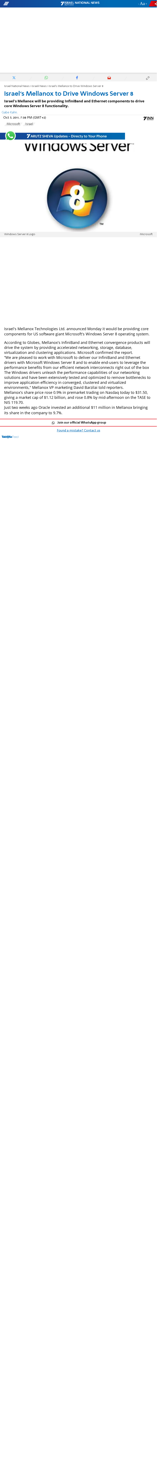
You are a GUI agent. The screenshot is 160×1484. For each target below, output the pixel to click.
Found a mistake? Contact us (78, 430)
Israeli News (39, 86)
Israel (29, 124)
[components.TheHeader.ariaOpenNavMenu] (25, 4)
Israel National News (17, 86)
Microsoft (13, 124)
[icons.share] (153, 3)
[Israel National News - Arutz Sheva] (80, 4)
